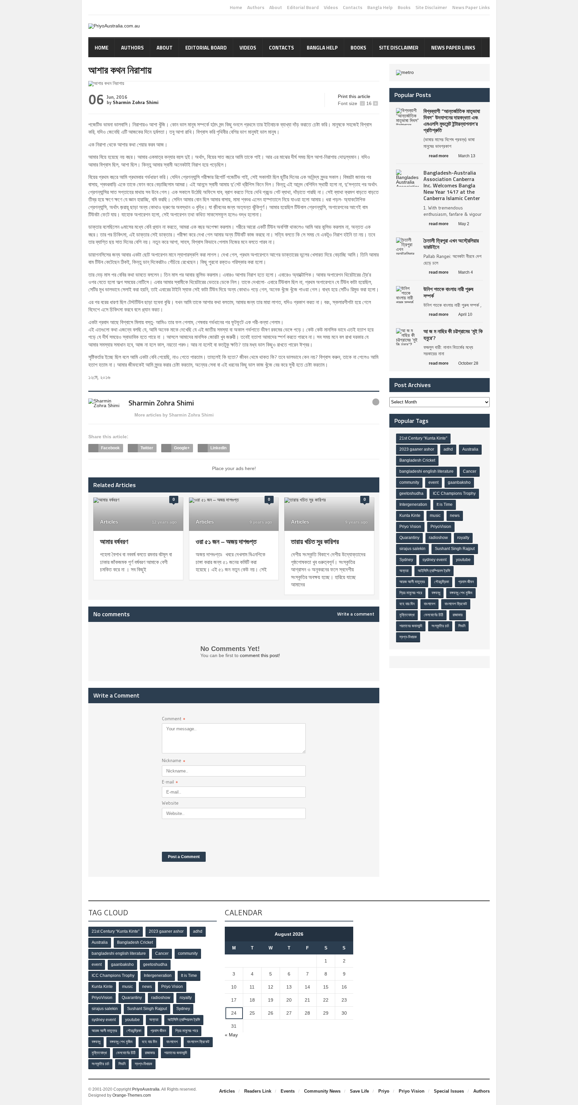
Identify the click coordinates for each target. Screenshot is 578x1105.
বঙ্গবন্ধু (435, 592)
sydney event (434, 559)
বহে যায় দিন (406, 604)
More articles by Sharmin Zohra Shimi (174, 415)
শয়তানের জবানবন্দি (410, 626)
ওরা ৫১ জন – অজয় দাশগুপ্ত (226, 541)
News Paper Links (471, 7)
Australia (470, 449)
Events (288, 1091)
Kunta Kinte (409, 515)
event (433, 482)
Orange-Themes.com (131, 1095)
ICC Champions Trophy (454, 493)
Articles (109, 521)
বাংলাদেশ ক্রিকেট (456, 604)
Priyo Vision (410, 526)
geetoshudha (411, 493)
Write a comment (355, 614)
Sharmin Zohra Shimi (136, 102)
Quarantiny (409, 537)
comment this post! (260, 655)
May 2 (463, 224)
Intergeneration (413, 504)
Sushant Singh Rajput (455, 548)
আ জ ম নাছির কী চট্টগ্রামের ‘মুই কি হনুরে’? (453, 334)
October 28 (468, 363)
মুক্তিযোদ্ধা (406, 615)
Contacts (352, 7)
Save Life (359, 1091)
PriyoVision (440, 526)
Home (236, 7)
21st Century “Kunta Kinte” (423, 438)
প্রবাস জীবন (466, 581)
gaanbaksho (459, 482)
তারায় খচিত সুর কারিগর (315, 541)
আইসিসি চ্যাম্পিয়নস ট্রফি (434, 570)
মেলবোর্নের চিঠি (433, 615)
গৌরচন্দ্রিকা (441, 581)
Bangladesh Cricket (417, 460)
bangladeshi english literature (426, 471)
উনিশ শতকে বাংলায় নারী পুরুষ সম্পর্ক (448, 292)
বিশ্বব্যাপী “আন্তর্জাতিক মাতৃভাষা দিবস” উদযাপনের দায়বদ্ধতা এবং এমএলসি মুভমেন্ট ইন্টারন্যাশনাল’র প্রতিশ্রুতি (451, 120)
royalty (463, 537)
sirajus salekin (412, 548)
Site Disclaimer (431, 7)
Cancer (469, 471)
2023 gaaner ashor (416, 449)
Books (404, 7)
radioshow (438, 537)
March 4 (465, 272)
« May (231, 1034)
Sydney (406, 559)
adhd (448, 449)
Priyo (383, 1091)
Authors (255, 7)
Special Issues (449, 1091)
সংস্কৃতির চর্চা (440, 626)
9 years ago (260, 522)
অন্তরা (403, 570)
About (275, 7)
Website (170, 803)
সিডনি (461, 626)
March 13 (466, 156)
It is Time (445, 504)
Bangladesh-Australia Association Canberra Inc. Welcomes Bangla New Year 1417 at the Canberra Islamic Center (451, 185)
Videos (331, 7)
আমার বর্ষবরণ (114, 541)
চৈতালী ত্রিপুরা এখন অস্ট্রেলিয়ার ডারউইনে (451, 244)
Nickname (173, 761)
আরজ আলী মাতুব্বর (412, 581)
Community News (322, 1091)
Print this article (354, 96)
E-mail (170, 783)
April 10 (465, 314)
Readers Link (257, 1091)
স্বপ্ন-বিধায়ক (408, 637)
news (455, 515)
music (435, 515)
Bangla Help (380, 7)
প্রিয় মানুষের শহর (410, 592)
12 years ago (164, 522)
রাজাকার (458, 615)
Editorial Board (303, 7)
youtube (463, 559)
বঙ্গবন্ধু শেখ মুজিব (461, 592)
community (409, 482)
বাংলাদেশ (429, 604)
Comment (173, 719)
